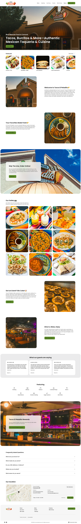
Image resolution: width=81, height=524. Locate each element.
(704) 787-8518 (50, 491)
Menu (38, 3)
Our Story (49, 3)
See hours (63, 497)
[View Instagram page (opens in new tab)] (6, 522)
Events (53, 3)
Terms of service (23, 517)
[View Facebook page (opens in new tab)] (4, 522)
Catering (43, 3)
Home (21, 508)
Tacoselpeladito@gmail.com (52, 493)
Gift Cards (22, 511)
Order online (70, 497)
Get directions (70, 487)
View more (9, 369)
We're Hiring (59, 3)
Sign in (65, 3)
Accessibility (30, 517)
